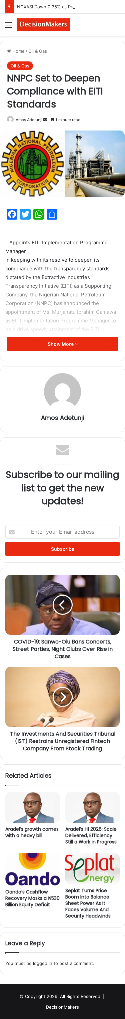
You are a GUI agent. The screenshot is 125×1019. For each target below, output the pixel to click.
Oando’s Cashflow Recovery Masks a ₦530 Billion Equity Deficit (32, 898)
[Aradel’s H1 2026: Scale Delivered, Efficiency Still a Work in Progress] (92, 807)
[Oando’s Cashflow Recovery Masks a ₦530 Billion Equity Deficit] (32, 869)
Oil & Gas (37, 51)
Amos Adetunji (29, 119)
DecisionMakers (62, 1007)
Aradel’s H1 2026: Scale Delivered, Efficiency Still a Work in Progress (91, 835)
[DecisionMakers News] (43, 24)
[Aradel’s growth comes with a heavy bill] (32, 807)
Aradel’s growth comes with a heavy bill (32, 832)
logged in (42, 963)
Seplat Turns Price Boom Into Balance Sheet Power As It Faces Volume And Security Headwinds (88, 903)
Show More (61, 344)
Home (18, 51)
